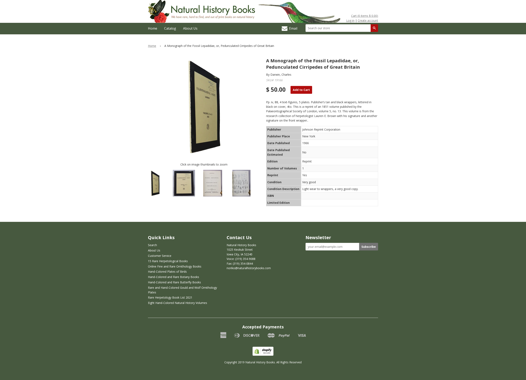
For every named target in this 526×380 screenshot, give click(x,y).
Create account (368, 20)
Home (152, 28)
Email (292, 28)
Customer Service (159, 256)
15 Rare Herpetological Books (168, 261)
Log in (350, 20)
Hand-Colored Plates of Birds (167, 271)
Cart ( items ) (364, 16)
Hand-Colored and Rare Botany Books (173, 277)
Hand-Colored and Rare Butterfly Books (174, 282)
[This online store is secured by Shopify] (263, 355)
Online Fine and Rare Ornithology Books (174, 266)
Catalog (170, 28)
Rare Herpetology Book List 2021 (170, 297)
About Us (190, 28)
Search (152, 245)
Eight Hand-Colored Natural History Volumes (177, 303)
